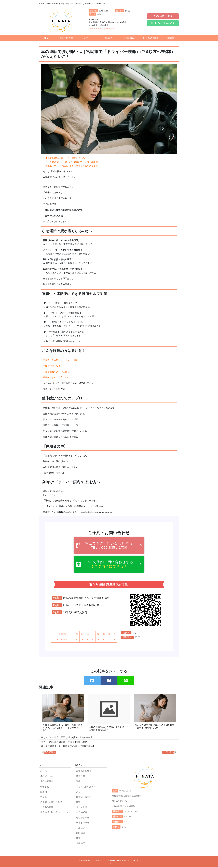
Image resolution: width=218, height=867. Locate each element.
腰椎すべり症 (82, 822)
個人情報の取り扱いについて (54, 812)
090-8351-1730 (164, 16)
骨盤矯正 (80, 843)
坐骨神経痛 (81, 812)
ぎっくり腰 (81, 807)
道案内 (43, 792)
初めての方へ (46, 776)
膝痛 (78, 838)
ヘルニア (80, 828)
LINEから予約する (163, 23)
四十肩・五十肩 (84, 797)
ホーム (43, 771)
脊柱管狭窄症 (82, 817)
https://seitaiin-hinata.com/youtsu (95, 512)
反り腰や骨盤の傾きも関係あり (58, 284)
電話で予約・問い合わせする (109, 545)
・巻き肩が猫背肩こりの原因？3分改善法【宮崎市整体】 (67, 746)
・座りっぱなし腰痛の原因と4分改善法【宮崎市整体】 (66, 737)
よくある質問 (46, 807)
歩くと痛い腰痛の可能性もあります (63, 341)
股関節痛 (80, 833)
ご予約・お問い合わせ (51, 802)
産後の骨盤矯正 (84, 771)
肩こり (79, 792)
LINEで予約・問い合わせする (109, 564)
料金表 (43, 797)
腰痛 (78, 802)
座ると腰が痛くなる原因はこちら (59, 278)
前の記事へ (49, 752)
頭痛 (78, 781)
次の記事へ (168, 752)
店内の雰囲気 (46, 781)
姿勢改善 (80, 776)
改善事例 (44, 786)
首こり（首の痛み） (86, 786)
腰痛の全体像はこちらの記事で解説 (60, 437)
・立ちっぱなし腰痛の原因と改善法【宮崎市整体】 (64, 742)
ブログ (43, 817)
